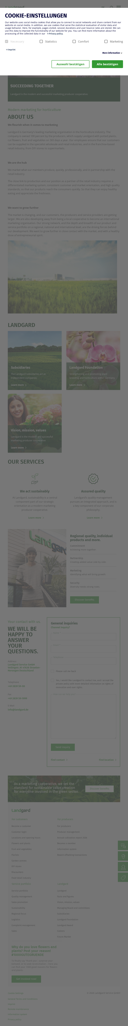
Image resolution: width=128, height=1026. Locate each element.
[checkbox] (6, 41)
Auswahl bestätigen (70, 64)
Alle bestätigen (107, 64)
